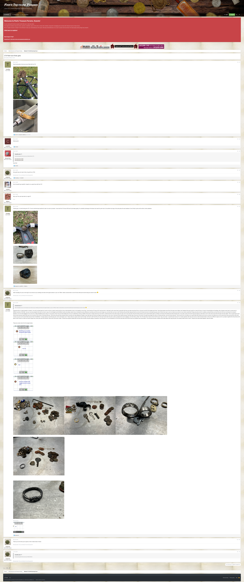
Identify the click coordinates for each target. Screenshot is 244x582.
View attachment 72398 (19, 158)
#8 (239, 290)
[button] (10, 14)
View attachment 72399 (19, 160)
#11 (239, 551)
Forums (7, 14)
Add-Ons (26, 579)
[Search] (239, 14)
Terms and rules (225, 577)
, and (21, 286)
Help (236, 577)
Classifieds (26, 14)
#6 (239, 194)
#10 (239, 539)
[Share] (238, 62)
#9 (239, 302)
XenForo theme (38, 579)
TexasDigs (7, 57)
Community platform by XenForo (14, 579)
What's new (16, 14)
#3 (239, 151)
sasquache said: (18, 305)
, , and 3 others (22, 134)
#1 (239, 62)
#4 (239, 170)
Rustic (7, 577)
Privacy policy (232, 577)
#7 (239, 206)
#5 (239, 182)
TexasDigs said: (18, 154)
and (19, 177)
